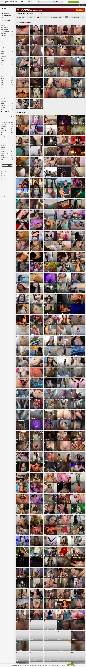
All (66, 17)
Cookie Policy (56, 665)
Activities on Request (57, 17)
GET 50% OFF (80, 9)
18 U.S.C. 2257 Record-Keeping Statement (5, 190)
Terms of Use (4, 181)
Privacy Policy (4, 179)
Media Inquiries (4, 177)
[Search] (54, 2)
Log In (82, 1)
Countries (31, 17)
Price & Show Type (43, 17)
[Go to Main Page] (11, 2)
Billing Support (4, 173)
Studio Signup (4, 185)
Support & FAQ (4, 171)
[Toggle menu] (2, 2)
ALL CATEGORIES (8, 165)
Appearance (21, 17)
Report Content (4, 175)
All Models (3, 187)
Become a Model (4, 183)
